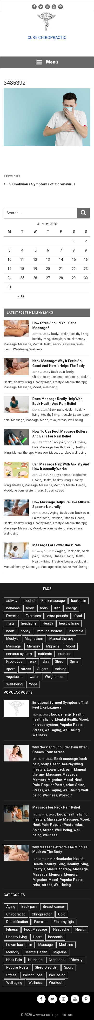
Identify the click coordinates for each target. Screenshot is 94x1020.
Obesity (76, 960)
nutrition (64, 654)
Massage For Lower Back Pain (56, 545)
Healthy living (79, 334)
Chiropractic (40, 518)
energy (71, 608)
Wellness (35, 349)
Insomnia (75, 631)
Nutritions (56, 960)
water (34, 677)
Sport (68, 967)
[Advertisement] (47, 50)
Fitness (80, 442)
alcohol (29, 600)
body (54, 334)
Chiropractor (40, 377)
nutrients (45, 654)
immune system (49, 631)
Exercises (33, 616)
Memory (59, 485)
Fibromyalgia (64, 922)
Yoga (33, 684)
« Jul (21, 296)
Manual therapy (74, 339)
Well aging (53, 730)
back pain (82, 512)
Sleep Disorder (46, 967)
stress (62, 420)
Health (64, 334)
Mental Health (42, 344)
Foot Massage (42, 447)
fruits (10, 623)
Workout (66, 795)
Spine (67, 567)
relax (53, 420)
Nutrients (35, 960)
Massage (10, 344)
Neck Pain (41, 825)
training (60, 669)
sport (10, 669)
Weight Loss (55, 677)
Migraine (53, 646)
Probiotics (14, 661)
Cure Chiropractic (47, 37)
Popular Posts (71, 725)
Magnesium (34, 638)
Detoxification (17, 922)
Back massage (53, 600)
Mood (37, 387)
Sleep (59, 661)
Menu (52, 61)
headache (28, 623)
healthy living (41, 339)
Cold (61, 914)
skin (45, 661)
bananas (13, 608)
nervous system (64, 344)
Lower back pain (75, 561)
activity (11, 600)
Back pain (58, 371)
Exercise (56, 377)
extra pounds (57, 616)
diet (57, 608)
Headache (71, 377)
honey (25, 631)
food (78, 616)
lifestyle (57, 339)
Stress (49, 490)
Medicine (66, 945)
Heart (37, 937)
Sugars (42, 669)
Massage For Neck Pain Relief (56, 807)
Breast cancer (54, 906)
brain (44, 608)
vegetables (14, 677)
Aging (54, 512)
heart (10, 631)
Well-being (20, 349)
